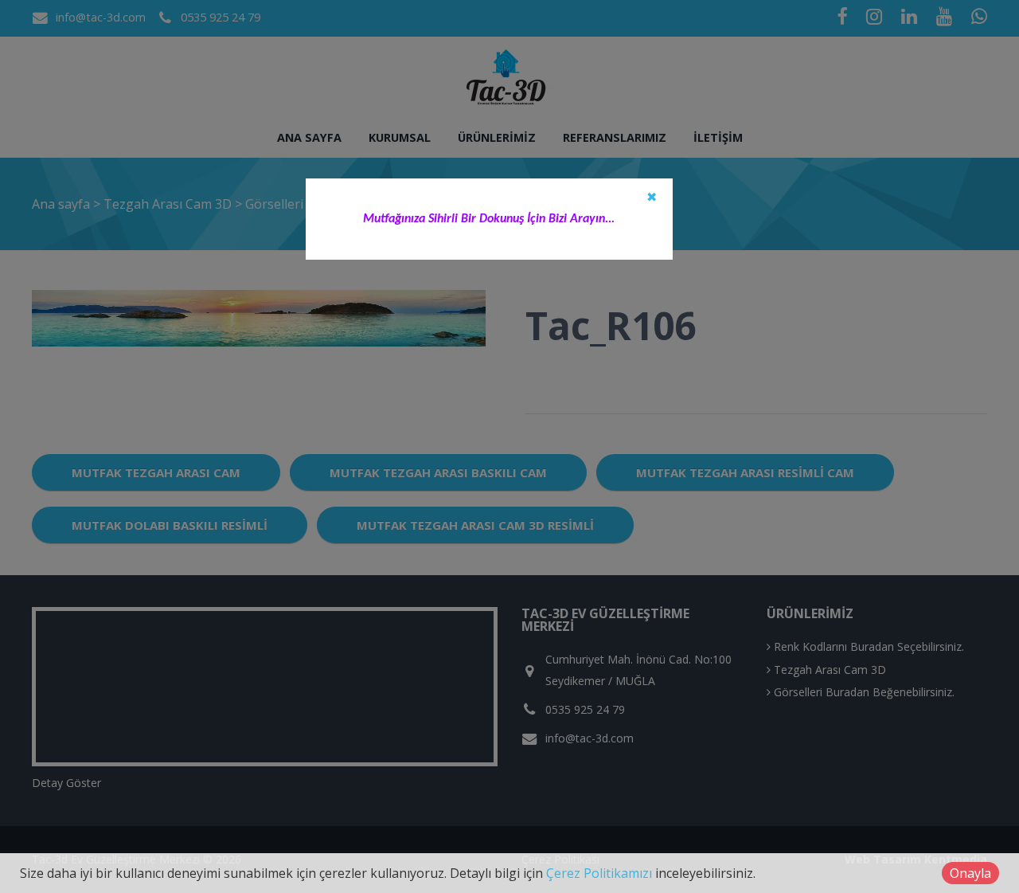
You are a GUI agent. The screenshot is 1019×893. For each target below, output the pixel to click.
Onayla (970, 873)
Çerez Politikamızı (599, 873)
